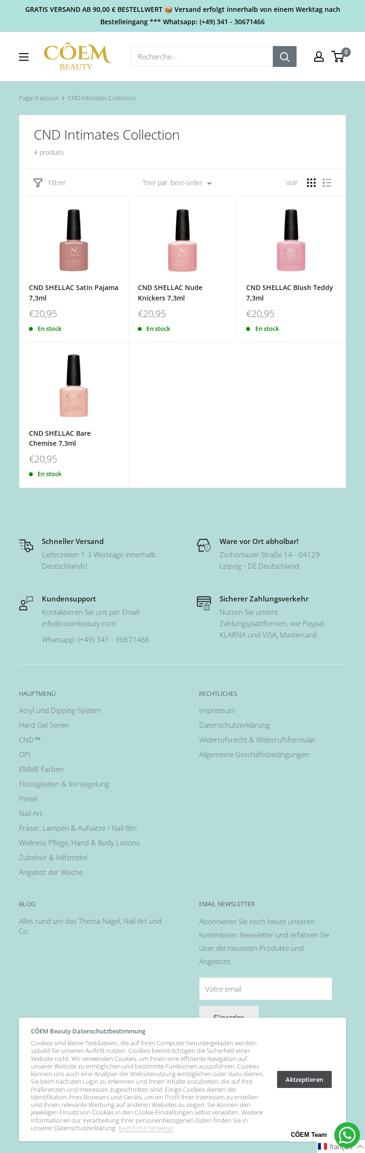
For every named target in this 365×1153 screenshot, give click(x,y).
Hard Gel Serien (44, 725)
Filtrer (57, 182)
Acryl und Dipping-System (60, 710)
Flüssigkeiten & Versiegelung (64, 783)
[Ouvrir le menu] (24, 57)
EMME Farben (41, 769)
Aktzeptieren (304, 1079)
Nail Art (30, 813)
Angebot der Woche (51, 872)
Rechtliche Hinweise (145, 1128)
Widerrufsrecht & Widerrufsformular (257, 739)
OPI (24, 754)
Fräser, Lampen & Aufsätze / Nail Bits (78, 828)
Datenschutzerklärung (234, 725)
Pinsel (28, 798)
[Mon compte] (319, 56)
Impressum (217, 710)
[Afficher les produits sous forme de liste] (327, 182)
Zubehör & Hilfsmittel (53, 857)
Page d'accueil (38, 98)
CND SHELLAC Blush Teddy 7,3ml (289, 292)
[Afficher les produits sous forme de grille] (311, 182)
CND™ (30, 739)
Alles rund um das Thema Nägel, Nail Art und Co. (90, 926)
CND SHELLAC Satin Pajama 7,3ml (73, 292)
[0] (338, 56)
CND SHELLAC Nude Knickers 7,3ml (170, 292)
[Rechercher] (285, 56)
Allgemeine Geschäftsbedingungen (254, 754)
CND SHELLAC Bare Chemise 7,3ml (60, 438)
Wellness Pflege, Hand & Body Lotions (79, 842)
